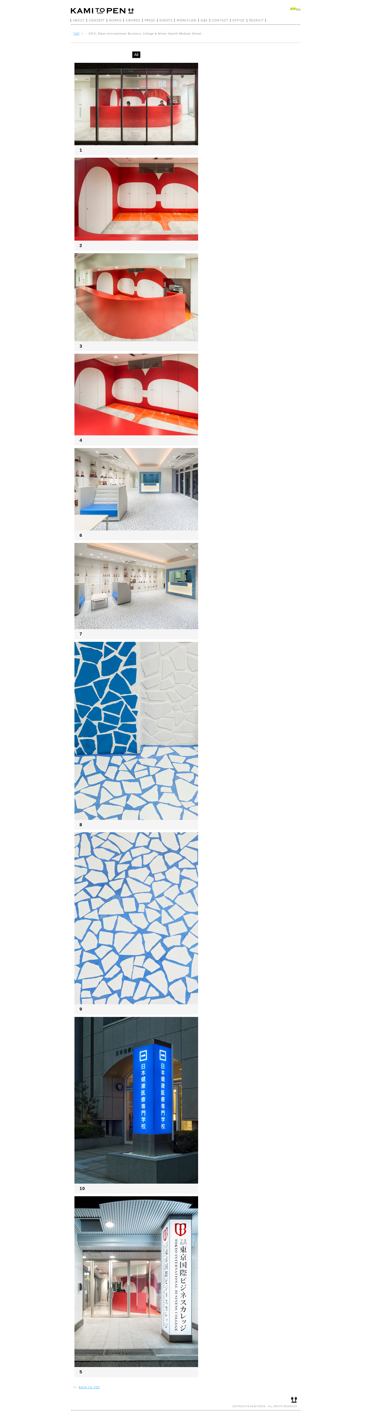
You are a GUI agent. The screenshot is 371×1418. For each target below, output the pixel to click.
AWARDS (133, 20)
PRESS (150, 20)
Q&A (204, 20)
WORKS (115, 20)
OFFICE (238, 20)
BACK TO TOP (89, 1387)
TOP (76, 33)
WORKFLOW (187, 20)
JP (294, 9)
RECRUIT (256, 20)
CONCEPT (97, 20)
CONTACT (220, 20)
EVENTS (166, 20)
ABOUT (79, 20)
